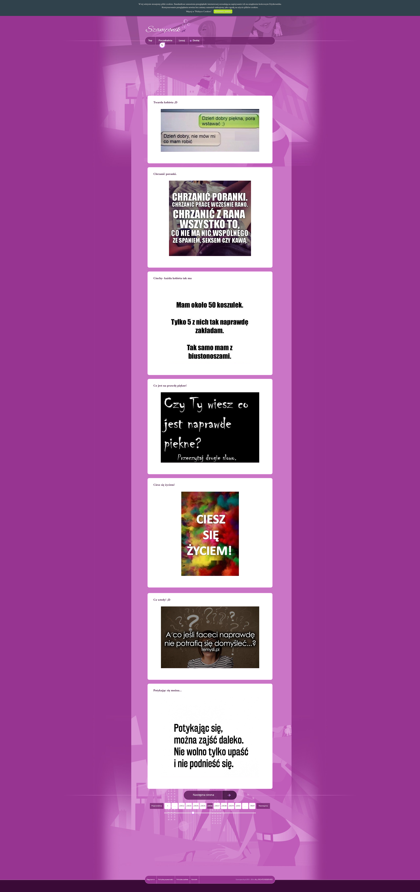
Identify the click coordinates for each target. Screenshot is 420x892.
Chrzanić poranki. (165, 174)
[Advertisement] (210, 70)
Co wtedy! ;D (161, 599)
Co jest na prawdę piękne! (170, 385)
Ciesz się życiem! (164, 484)
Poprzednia (156, 806)
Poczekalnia (165, 42)
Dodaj (196, 41)
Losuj (182, 41)
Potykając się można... (167, 690)
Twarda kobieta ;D (165, 102)
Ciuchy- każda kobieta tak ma (172, 278)
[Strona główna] (168, 33)
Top (150, 41)
